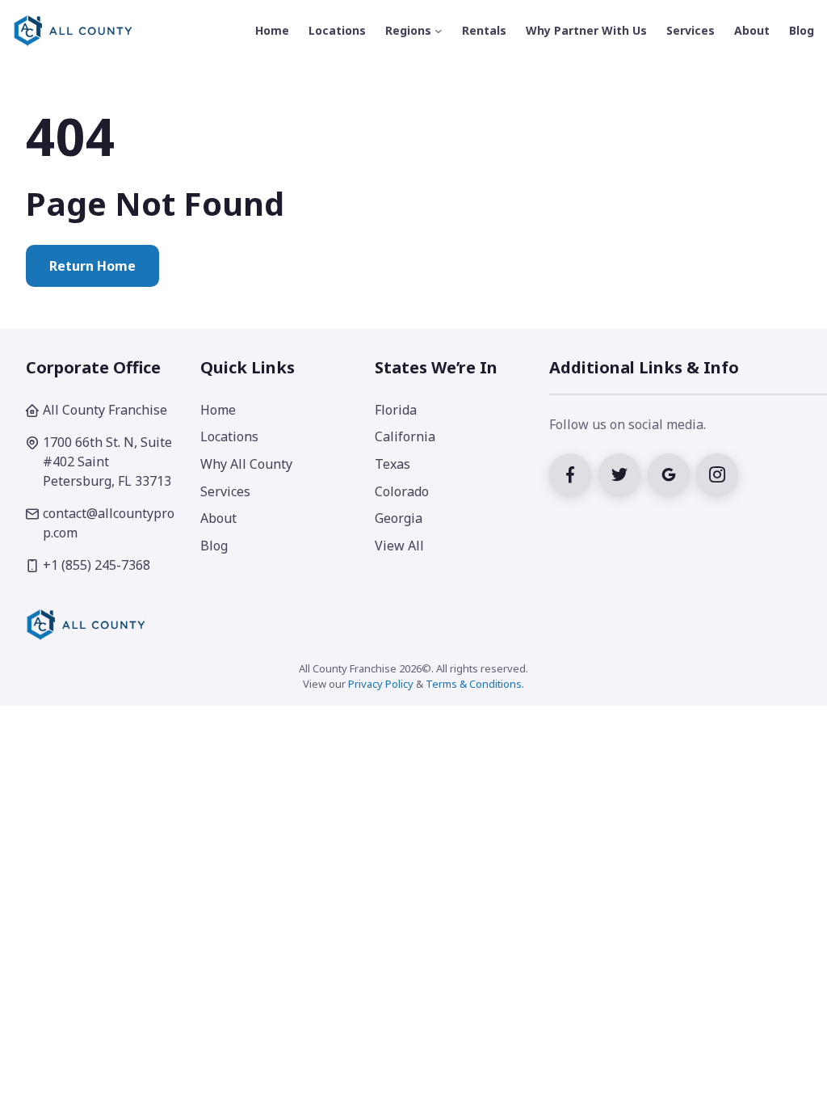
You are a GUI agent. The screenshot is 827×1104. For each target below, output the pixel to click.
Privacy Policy (381, 683)
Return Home (92, 266)
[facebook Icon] (573, 473)
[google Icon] (672, 473)
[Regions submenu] (438, 31)
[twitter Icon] (623, 473)
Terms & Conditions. (475, 683)
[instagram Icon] (719, 473)
